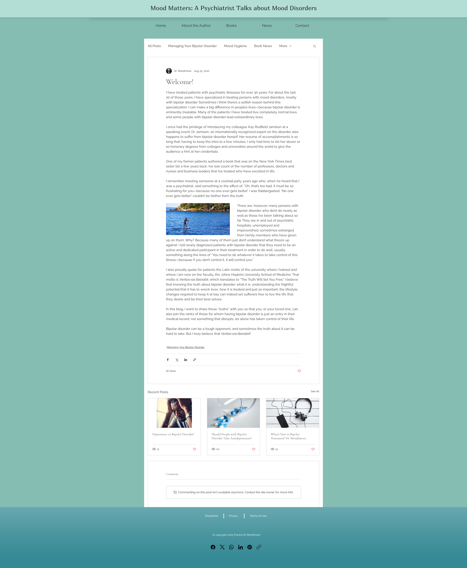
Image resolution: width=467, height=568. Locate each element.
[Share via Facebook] (167, 359)
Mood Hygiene (235, 46)
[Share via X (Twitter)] (176, 359)
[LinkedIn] (240, 547)
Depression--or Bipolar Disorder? (173, 434)
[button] (314, 45)
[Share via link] (194, 359)
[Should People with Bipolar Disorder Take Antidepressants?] (233, 413)
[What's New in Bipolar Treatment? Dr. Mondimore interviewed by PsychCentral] (292, 413)
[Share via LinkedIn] (185, 359)
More (283, 46)
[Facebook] (213, 547)
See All (315, 391)
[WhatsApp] (231, 547)
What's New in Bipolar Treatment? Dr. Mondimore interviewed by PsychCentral (289, 436)
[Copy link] (258, 547)
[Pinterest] (249, 547)
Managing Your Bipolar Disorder (192, 46)
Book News (263, 46)
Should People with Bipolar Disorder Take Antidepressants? (232, 436)
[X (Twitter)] (222, 547)
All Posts (154, 46)
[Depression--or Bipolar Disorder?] (174, 413)
